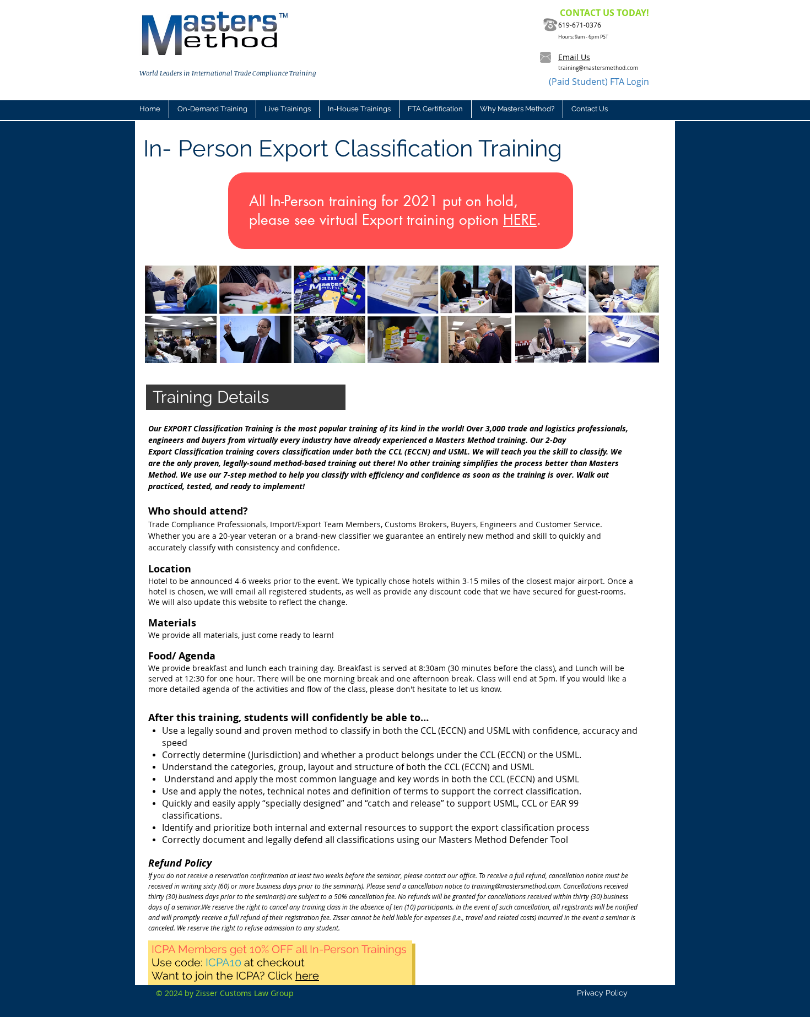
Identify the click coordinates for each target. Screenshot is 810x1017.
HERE (520, 219)
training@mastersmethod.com (598, 68)
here (307, 975)
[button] (287, 109)
